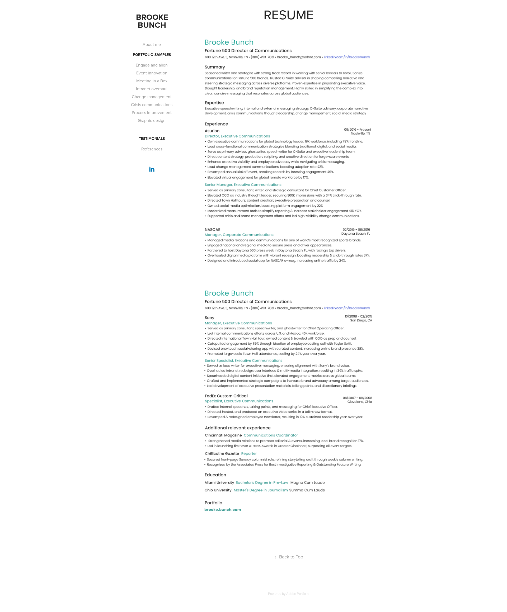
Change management (152, 96)
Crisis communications (151, 104)
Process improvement (152, 112)
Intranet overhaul (151, 89)
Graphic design (152, 120)
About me (152, 44)
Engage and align (152, 65)
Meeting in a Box (151, 81)
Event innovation (151, 73)
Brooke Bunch (153, 21)
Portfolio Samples (152, 54)
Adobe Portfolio (297, 593)
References (151, 149)
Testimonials (152, 138)
